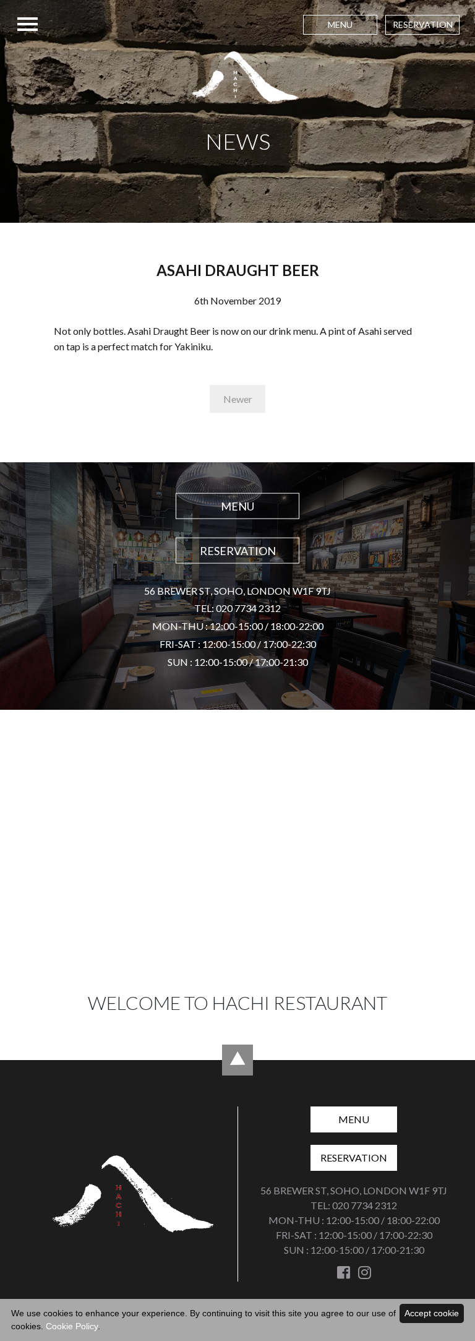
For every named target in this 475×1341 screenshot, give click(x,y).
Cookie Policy (72, 1326)
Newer (237, 399)
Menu (340, 24)
